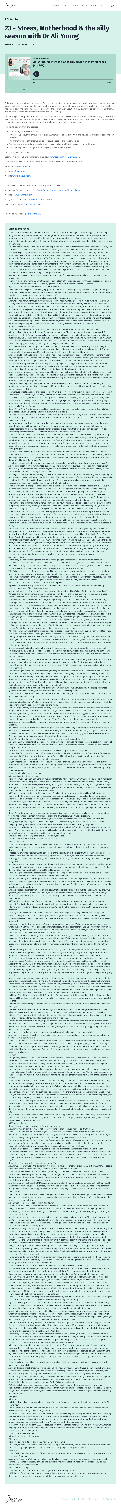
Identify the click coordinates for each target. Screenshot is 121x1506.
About (56, 5)
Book (84, 5)
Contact (76, 5)
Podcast (65, 5)
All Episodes (12, 19)
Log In (112, 5)
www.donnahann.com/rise (40, 199)
